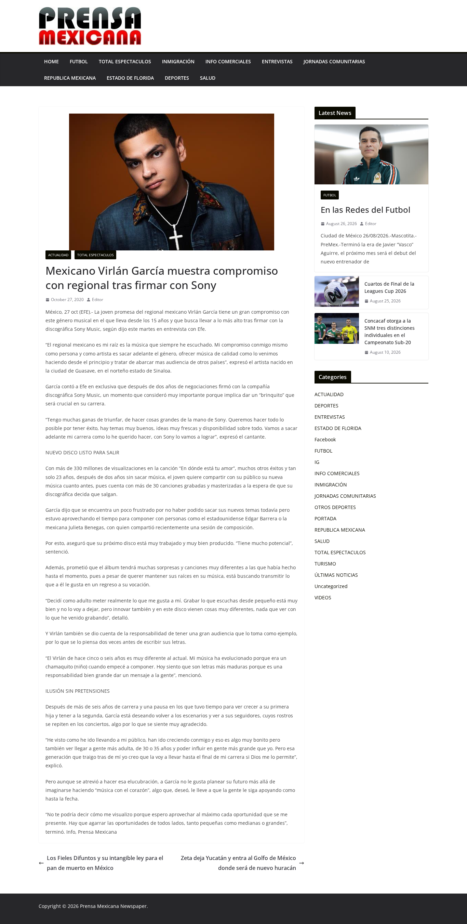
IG (317, 462)
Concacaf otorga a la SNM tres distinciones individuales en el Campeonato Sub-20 (389, 331)
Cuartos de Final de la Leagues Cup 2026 (389, 287)
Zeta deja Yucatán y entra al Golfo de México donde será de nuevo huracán (238, 863)
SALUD (207, 78)
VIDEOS (323, 597)
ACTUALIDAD (58, 254)
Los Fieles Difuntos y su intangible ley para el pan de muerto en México (105, 863)
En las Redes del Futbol (365, 209)
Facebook (325, 439)
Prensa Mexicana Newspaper (113, 906)
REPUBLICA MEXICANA (70, 78)
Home (51, 61)
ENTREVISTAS (277, 61)
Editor (97, 299)
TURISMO (325, 563)
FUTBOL (79, 61)
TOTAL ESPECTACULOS (125, 61)
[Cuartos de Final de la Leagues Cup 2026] (337, 292)
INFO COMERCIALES (228, 61)
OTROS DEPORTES (335, 507)
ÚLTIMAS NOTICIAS (336, 575)
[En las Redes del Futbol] (371, 154)
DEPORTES (177, 78)
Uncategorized (331, 586)
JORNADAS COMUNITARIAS (334, 61)
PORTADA (325, 518)
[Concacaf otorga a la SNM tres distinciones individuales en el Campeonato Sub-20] (337, 336)
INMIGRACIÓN (178, 61)
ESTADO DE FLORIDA (130, 78)
